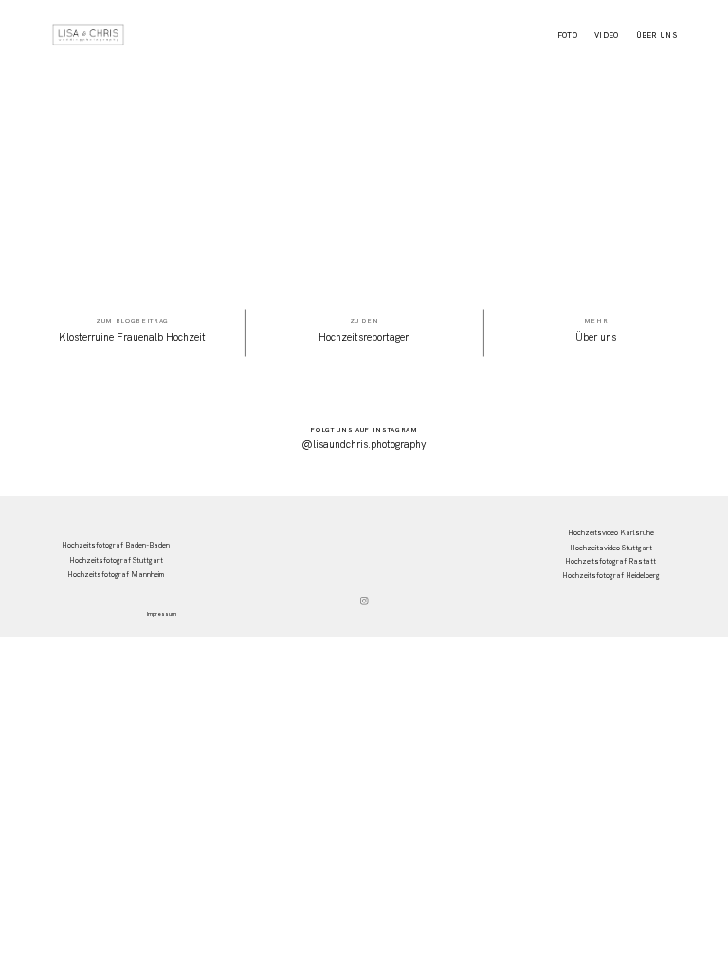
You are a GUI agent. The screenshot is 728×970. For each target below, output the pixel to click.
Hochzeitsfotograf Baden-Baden (116, 544)
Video (606, 36)
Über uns (657, 36)
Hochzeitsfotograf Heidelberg (611, 575)
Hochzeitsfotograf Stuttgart (116, 560)
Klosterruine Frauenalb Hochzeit (132, 337)
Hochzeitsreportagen (364, 337)
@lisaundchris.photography (364, 444)
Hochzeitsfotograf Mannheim (115, 574)
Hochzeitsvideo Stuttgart (611, 547)
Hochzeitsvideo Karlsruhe (611, 532)
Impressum (161, 614)
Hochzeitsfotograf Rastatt (610, 561)
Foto (567, 36)
